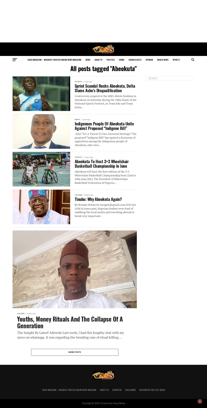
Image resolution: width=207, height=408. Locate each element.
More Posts (74, 352)
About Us (104, 389)
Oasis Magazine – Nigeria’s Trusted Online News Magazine (54, 59)
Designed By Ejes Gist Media (152, 389)
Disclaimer (130, 389)
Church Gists (135, 59)
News (88, 59)
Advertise (117, 389)
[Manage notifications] (199, 401)
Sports (176, 59)
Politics (111, 59)
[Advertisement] (103, 21)
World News (162, 59)
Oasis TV (98, 59)
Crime (121, 59)
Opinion (149, 59)
